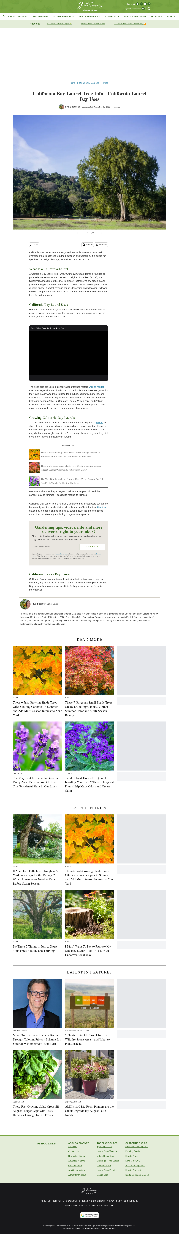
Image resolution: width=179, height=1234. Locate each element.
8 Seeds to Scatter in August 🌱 (59, 24)
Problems (156, 16)
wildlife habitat (96, 387)
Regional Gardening (135, 16)
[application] (68, 353)
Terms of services (61, 554)
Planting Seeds (132, 1151)
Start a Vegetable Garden (137, 1175)
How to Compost (133, 1170)
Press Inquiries (75, 1165)
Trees (105, 83)
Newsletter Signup (76, 1156)
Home (72, 83)
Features (116, 107)
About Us (72, 1147)
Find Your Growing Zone (136, 1147)
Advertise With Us (76, 1161)
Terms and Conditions (93, 1201)
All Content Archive (77, 1175)
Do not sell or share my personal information (89, 1206)
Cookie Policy (131, 1201)
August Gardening (17, 16)
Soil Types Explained (135, 1165)
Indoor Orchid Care (106, 1156)
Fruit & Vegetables (89, 16)
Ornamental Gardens (89, 83)
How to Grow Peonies (107, 1170)
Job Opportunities (76, 1170)
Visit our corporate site (126, 1226)
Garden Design (40, 16)
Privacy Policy (114, 1201)
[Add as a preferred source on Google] (89, 1215)
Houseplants (112, 16)
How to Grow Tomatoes (107, 1151)
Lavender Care (104, 1165)
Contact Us (73, 1151)
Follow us (89, 245)
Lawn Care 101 (132, 1161)
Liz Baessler (74, 107)
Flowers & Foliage (63, 16)
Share (36, 245)
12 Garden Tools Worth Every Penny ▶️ (130, 24)
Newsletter (103, 245)
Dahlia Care (102, 1175)
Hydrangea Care (104, 1147)
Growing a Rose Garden (108, 1161)
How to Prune (131, 1156)
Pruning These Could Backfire (93, 24)
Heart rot (101, 507)
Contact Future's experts (66, 1201)
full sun (99, 422)
